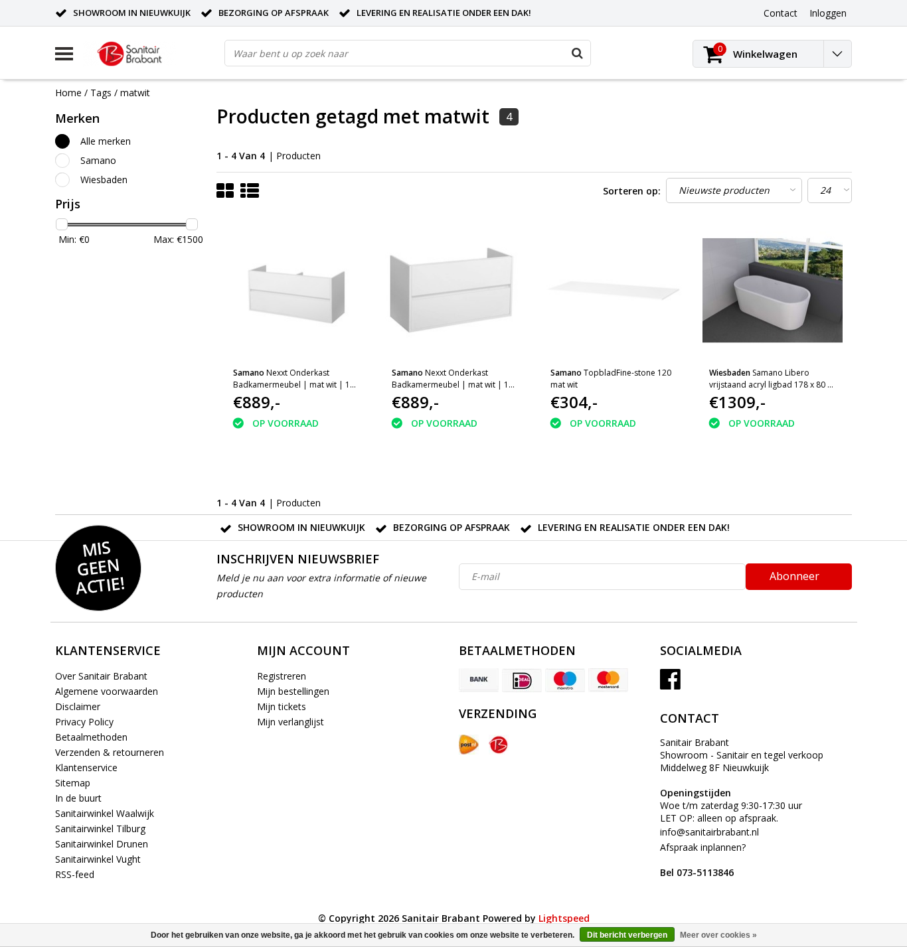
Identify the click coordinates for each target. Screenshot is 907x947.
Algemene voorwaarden (106, 691)
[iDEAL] (522, 680)
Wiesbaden (103, 179)
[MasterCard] (608, 680)
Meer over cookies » (718, 935)
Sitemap (72, 782)
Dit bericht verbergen (627, 935)
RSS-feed (74, 874)
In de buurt (78, 798)
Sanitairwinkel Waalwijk (104, 813)
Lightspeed (564, 918)
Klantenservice (86, 767)
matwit (135, 92)
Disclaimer (77, 706)
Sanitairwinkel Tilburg (100, 828)
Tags (101, 92)
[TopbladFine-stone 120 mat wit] (613, 290)
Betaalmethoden (91, 737)
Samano (98, 160)
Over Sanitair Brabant (101, 676)
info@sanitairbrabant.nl (709, 832)
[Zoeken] (577, 53)
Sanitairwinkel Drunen (101, 844)
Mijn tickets (281, 706)
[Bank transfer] (479, 680)
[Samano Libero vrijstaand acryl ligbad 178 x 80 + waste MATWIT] (772, 290)
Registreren (281, 676)
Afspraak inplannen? (703, 860)
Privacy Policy (84, 721)
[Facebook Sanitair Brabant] (670, 684)
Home (68, 92)
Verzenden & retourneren (109, 752)
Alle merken (105, 141)
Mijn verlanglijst (290, 721)
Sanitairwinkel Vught (98, 859)
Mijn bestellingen (293, 691)
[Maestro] (565, 680)
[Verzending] (469, 745)
